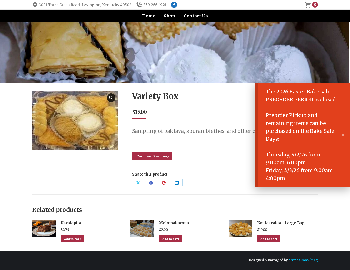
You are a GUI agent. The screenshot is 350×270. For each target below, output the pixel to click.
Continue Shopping (153, 156)
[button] (111, 97)
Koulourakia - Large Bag (281, 222)
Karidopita (71, 222)
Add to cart (72, 239)
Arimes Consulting (303, 260)
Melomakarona (174, 222)
